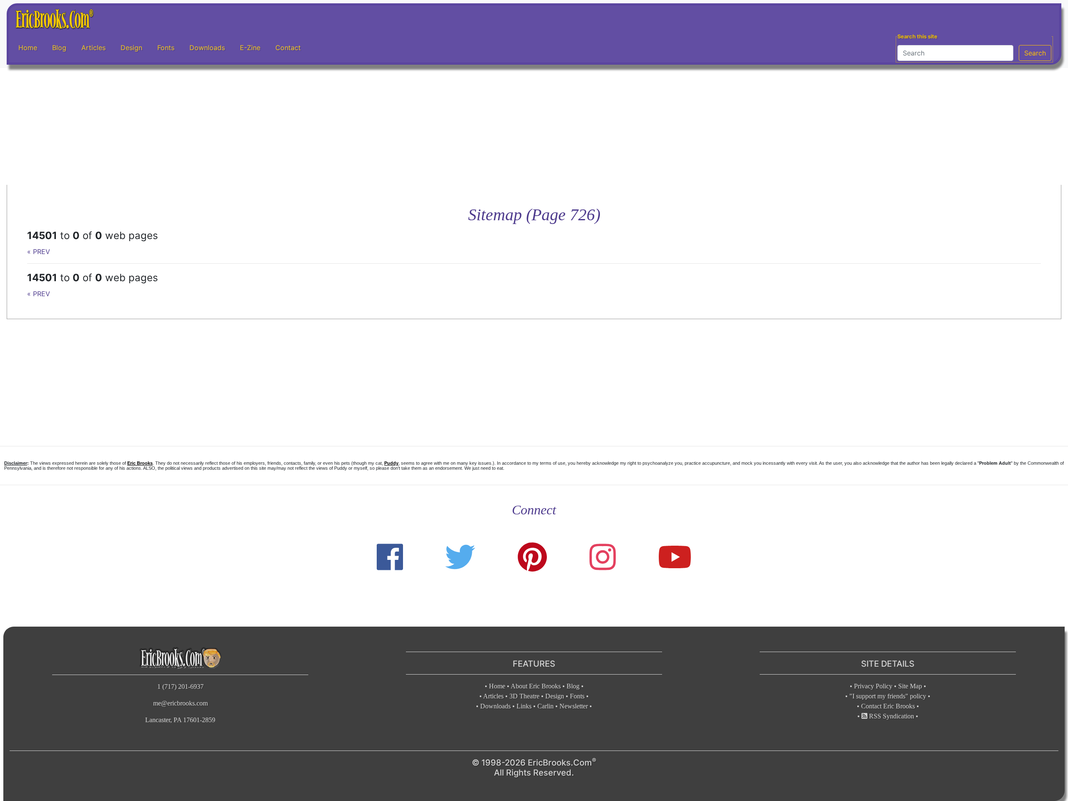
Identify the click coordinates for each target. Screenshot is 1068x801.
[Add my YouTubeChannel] (675, 557)
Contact (288, 47)
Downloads (207, 47)
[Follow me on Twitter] (460, 557)
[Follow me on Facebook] (390, 557)
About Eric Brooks (536, 686)
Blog (59, 47)
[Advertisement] (534, 126)
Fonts (165, 47)
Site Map (910, 686)
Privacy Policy (873, 686)
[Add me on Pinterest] (532, 557)
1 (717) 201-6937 (180, 686)
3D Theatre (524, 696)
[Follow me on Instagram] (602, 557)
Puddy (391, 463)
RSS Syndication (890, 716)
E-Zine (250, 47)
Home (27, 47)
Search (1035, 53)
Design (131, 47)
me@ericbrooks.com (180, 703)
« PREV (38, 251)
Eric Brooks (140, 463)
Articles (93, 47)
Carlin (545, 706)
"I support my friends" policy (887, 696)
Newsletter (573, 706)
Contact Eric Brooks (888, 706)
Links (523, 706)
